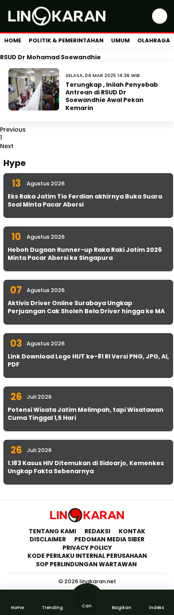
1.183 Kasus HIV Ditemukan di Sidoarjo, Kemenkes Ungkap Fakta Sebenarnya (86, 467)
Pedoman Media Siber (109, 539)
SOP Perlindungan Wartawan (87, 564)
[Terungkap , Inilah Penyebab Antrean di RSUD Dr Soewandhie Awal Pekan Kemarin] (33, 89)
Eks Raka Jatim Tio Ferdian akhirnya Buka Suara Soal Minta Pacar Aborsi (85, 200)
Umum (120, 40)
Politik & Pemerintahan (66, 40)
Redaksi (97, 531)
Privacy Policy (87, 547)
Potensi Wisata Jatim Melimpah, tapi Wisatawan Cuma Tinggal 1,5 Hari (85, 413)
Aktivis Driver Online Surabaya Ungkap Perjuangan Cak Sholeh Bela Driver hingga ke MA (86, 307)
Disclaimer (48, 539)
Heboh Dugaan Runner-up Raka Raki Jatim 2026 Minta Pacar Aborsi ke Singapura (85, 253)
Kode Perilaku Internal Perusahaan (87, 556)
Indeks (156, 607)
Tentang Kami (52, 531)
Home (12, 40)
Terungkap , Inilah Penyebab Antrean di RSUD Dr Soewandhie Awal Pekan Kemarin (111, 96)
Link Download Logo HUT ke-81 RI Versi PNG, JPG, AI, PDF (88, 360)
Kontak (132, 531)
